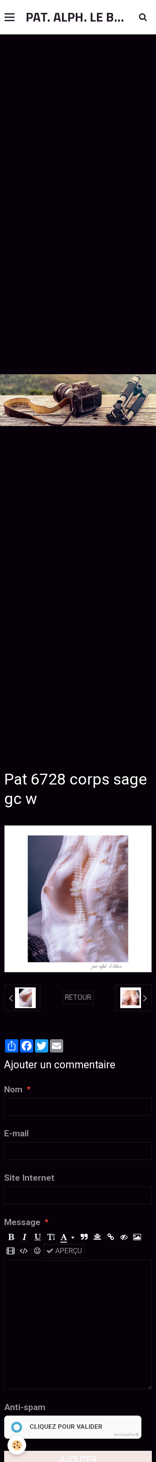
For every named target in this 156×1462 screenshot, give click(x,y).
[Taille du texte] (51, 1237)
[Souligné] (38, 1237)
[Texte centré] (97, 1237)
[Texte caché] (124, 1237)
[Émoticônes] (37, 1251)
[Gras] (11, 1237)
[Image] (137, 1237)
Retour (78, 997)
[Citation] (84, 1237)
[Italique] (24, 1237)
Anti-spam (24, 1407)
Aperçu (68, 1251)
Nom (13, 1089)
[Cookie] (16, 1445)
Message (22, 1222)
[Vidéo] (10, 1251)
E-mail (16, 1133)
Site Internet (29, 1178)
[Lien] (110, 1237)
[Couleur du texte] (67, 1237)
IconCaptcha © (126, 1435)
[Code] (24, 1251)
